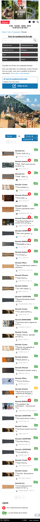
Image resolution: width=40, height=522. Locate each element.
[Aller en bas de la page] (37, 515)
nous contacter (34, 520)
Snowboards (16, 32)
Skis (4, 55)
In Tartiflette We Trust (20, 28)
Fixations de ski (8, 50)
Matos (4, 32)
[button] (33, 22)
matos (29, 26)
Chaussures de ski (27, 45)
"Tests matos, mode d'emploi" (19, 73)
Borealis (24, 32)
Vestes (5, 59)
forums (23, 26)
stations (17, 26)
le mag (11, 26)
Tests (10, 32)
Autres (23, 59)
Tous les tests (7, 45)
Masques (24, 50)
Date (8, 136)
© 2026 (24, 520)
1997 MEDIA (5, 520)
